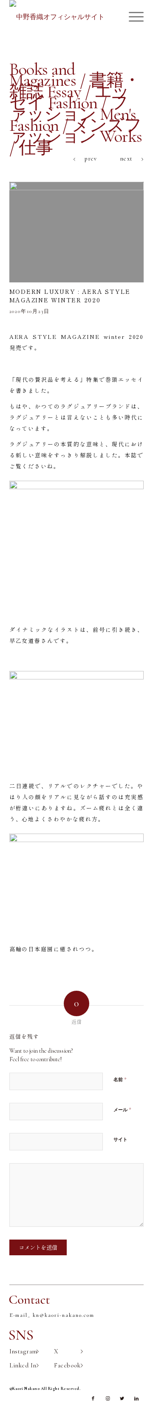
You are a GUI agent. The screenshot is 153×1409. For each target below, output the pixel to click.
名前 (120, 1079)
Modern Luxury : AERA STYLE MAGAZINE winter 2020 (70, 295)
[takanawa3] (76, 232)
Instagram (23, 1351)
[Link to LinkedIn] (136, 1398)
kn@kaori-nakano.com (63, 1315)
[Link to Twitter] (122, 1398)
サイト (120, 1139)
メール (122, 1109)
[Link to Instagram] (107, 1398)
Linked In (23, 1365)
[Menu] (132, 17)
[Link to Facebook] (93, 1398)
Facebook (67, 1365)
